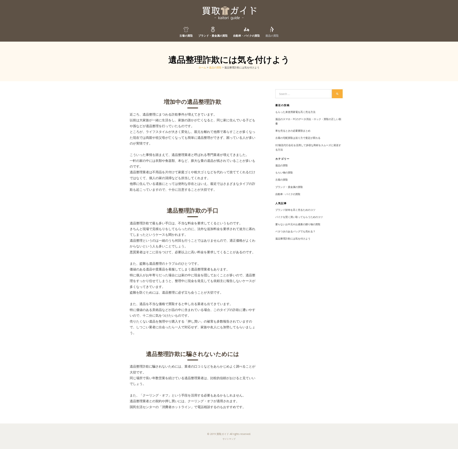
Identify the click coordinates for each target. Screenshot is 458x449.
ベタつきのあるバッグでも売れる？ (295, 231)
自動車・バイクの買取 (246, 35)
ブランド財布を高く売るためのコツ (295, 209)
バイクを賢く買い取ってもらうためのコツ (299, 217)
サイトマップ (229, 438)
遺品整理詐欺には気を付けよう (292, 238)
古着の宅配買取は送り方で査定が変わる (297, 137)
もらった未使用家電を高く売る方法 (295, 112)
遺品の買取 (272, 35)
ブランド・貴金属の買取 (213, 35)
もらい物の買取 (285, 172)
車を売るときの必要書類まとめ (292, 130)
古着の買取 (186, 35)
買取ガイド (222, 434)
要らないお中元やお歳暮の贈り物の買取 (297, 224)
